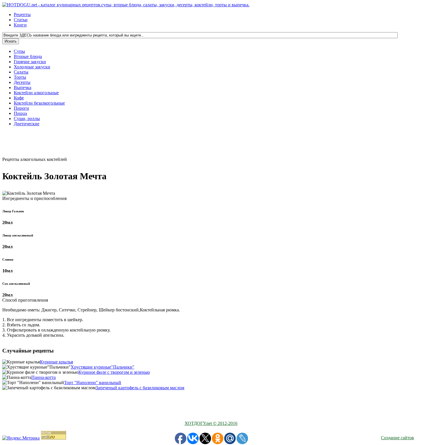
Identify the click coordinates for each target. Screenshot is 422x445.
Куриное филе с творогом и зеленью (114, 372)
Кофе (19, 97)
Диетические (26, 123)
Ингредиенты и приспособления (34, 198)
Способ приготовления (25, 300)
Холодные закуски (32, 66)
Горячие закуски (30, 61)
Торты (20, 77)
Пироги (21, 108)
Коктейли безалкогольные (39, 103)
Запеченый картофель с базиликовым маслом (140, 387)
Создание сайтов (397, 437)
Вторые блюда (28, 56)
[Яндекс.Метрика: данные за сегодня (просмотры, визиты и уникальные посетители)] (21, 438)
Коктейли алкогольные (36, 92)
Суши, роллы (27, 118)
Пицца (20, 113)
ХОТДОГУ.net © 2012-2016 (211, 423)
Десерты (22, 82)
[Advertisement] (186, 144)
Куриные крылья (56, 361)
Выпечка (22, 87)
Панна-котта (43, 377)
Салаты (21, 72)
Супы (19, 51)
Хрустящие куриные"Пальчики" (102, 367)
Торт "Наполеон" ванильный (92, 382)
